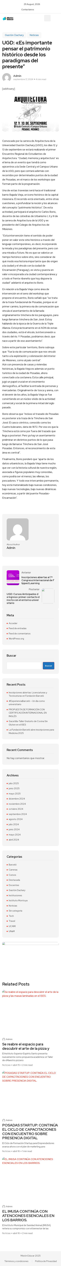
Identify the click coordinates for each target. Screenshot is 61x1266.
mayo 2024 (15, 834)
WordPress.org (16, 638)
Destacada (14, 880)
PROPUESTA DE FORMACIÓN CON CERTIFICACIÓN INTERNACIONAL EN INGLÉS (28, 713)
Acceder (13, 623)
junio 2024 (14, 829)
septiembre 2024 (18, 814)
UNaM (12, 931)
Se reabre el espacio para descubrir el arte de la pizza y (25, 1046)
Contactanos (27, 9)
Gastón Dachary (14, 35)
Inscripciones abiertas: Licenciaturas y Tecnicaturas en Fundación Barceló (28, 694)
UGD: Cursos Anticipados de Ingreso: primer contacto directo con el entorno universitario (23, 599)
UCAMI (12, 926)
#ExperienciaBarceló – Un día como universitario (27, 703)
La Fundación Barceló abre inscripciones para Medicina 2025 (31, 731)
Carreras (13, 869)
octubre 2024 (16, 808)
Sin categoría (15, 910)
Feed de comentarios (19, 633)
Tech (11, 915)
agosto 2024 (16, 819)
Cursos (12, 874)
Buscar (11, 656)
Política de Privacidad (46, 1261)
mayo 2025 (15, 793)
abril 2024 (14, 839)
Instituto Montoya (18, 900)
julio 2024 (14, 824)
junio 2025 (14, 788)
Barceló (13, 864)
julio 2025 (14, 783)
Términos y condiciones (16, 1261)
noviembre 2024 (17, 803)
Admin (9, 1039)
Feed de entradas (18, 628)
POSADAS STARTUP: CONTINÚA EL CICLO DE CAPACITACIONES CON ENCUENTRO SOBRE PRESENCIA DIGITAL (30, 1131)
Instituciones (15, 895)
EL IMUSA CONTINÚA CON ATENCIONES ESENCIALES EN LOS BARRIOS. (28, 1215)
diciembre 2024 (17, 798)
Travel (12, 921)
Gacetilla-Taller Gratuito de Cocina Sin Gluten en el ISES (28, 723)
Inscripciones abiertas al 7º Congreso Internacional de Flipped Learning (37, 580)
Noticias (34, 35)
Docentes (14, 885)
